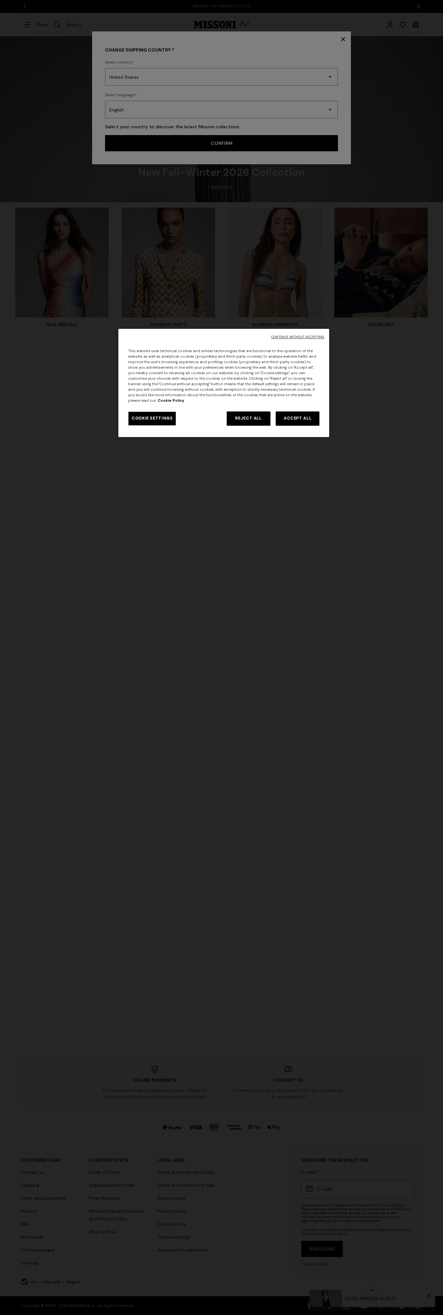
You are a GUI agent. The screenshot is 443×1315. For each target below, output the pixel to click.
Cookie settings (152, 418)
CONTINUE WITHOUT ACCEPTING (297, 337)
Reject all (248, 418)
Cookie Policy (171, 400)
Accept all (297, 418)
